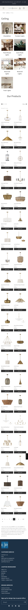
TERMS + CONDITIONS (6, 580)
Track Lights (7, 90)
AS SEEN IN (4, 571)
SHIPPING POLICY (5, 562)
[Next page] (2, 521)
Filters (23, 104)
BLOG (2, 575)
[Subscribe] (25, 602)
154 (23, 519)
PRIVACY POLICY (5, 578)
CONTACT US (4, 555)
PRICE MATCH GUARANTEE (7, 558)
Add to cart (7, 127)
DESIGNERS (4, 576)
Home (4, 12)
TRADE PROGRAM (5, 593)
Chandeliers (7, 36)
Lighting (7, 12)
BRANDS (3, 573)
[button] (3, 8)
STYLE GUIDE (4, 591)
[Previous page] (2, 519)
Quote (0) (27, 456)
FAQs (2, 556)
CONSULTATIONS (5, 588)
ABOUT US (3, 569)
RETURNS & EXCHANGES (7, 560)
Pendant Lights (20, 36)
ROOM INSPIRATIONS (6, 589)
